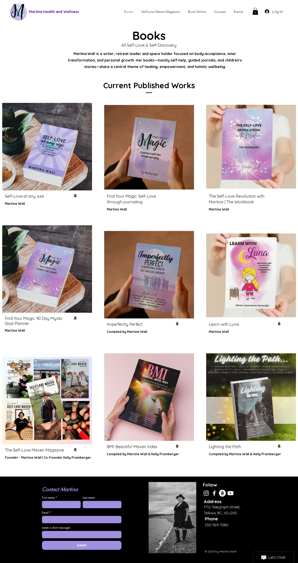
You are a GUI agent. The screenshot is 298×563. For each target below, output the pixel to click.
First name (49, 497)
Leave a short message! (56, 527)
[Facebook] (214, 493)
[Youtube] (230, 493)
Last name (89, 497)
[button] (255, 11)
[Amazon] (75, 195)
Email (46, 512)
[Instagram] (206, 493)
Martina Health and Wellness (54, 11)
